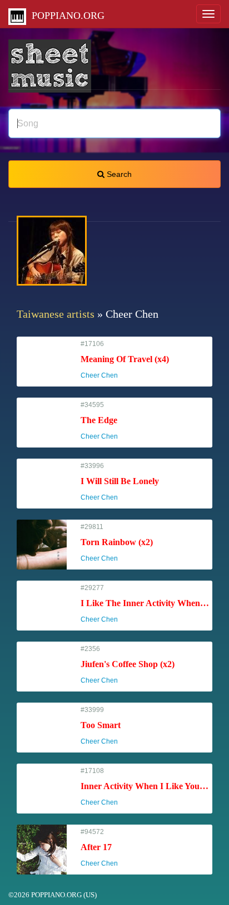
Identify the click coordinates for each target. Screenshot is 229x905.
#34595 (104, 420)
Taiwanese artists (55, 314)
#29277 (146, 603)
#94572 (104, 847)
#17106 (125, 359)
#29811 (117, 542)
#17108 (146, 786)
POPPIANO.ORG (65, 15)
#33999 (104, 725)
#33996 (120, 481)
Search (118, 174)
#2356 (128, 664)
